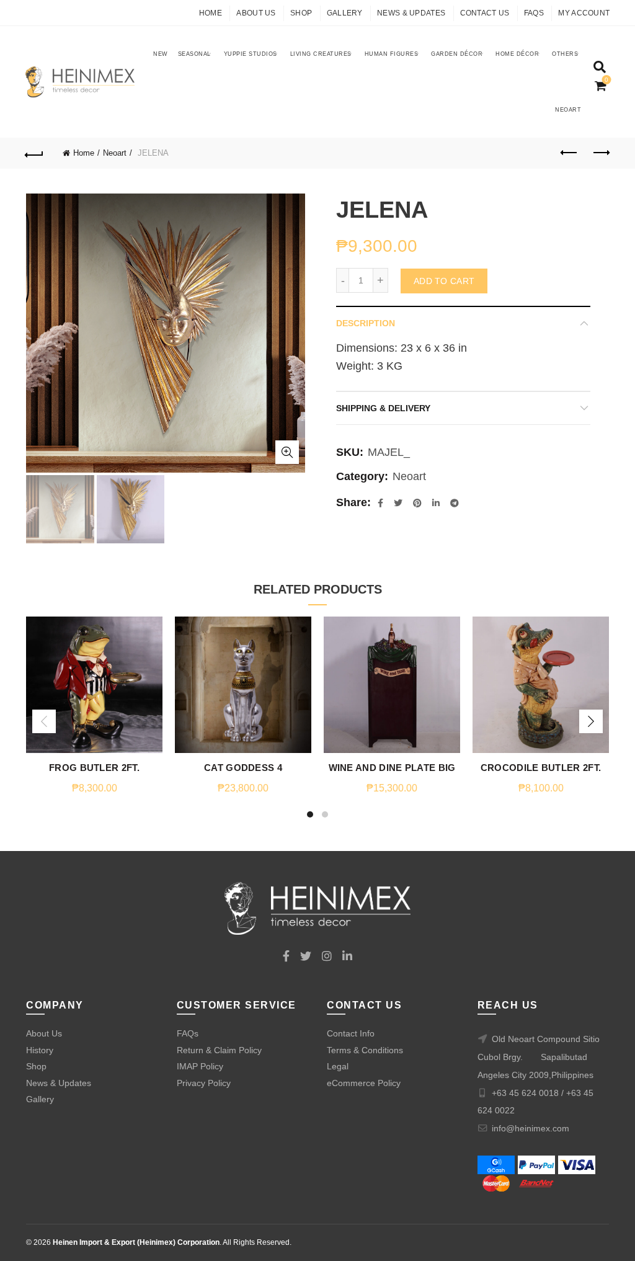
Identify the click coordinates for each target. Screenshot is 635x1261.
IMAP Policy (200, 1066)
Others (565, 54)
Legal (338, 1066)
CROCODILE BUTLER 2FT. (541, 767)
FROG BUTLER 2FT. (94, 767)
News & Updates (411, 13)
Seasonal (194, 54)
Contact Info (351, 1033)
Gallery (345, 13)
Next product (600, 153)
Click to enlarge (287, 452)
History (39, 1050)
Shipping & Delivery (383, 408)
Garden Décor (456, 54)
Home (210, 13)
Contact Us (485, 13)
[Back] (34, 153)
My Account (584, 13)
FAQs (534, 13)
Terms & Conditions (365, 1050)
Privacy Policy (204, 1083)
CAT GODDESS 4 (243, 767)
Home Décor (517, 54)
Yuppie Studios (250, 54)
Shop (301, 13)
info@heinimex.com (530, 1128)
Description (365, 323)
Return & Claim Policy (219, 1050)
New (160, 54)
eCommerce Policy (364, 1083)
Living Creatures (321, 54)
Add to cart (444, 281)
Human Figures (392, 54)
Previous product (569, 153)
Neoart (568, 110)
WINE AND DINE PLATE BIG (392, 767)
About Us (255, 13)
